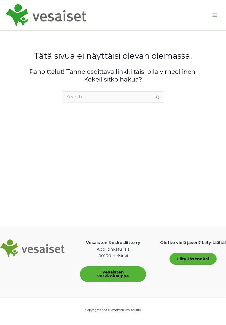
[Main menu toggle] (214, 15)
